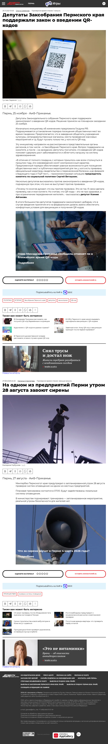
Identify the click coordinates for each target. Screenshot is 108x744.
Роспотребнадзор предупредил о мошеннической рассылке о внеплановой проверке (83, 615)
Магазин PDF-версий (29, 678)
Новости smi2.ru (11, 373)
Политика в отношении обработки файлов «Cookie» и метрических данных (47, 717)
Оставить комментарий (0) (86, 574)
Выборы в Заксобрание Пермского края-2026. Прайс (42, 684)
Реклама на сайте (64, 675)
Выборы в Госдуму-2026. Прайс (62, 681)
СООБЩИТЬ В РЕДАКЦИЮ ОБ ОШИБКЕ (35, 687)
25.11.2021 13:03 (8, 11)
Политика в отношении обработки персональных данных (41, 715)
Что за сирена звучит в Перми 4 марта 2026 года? (54, 551)
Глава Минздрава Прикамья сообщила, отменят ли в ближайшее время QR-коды (55, 255)
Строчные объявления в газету (34, 681)
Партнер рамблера (43, 734)
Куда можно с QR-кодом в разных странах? (31, 328)
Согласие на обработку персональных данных (37, 713)
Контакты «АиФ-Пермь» (87, 678)
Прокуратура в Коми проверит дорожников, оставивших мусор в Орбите (32, 631)
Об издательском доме (30, 675)
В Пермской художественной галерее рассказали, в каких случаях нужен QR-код (31, 337)
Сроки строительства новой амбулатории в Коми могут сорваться (32, 622)
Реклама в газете (81, 675)
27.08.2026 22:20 (9, 381)
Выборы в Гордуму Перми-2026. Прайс (82, 684)
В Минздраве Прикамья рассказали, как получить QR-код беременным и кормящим (32, 320)
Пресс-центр (48, 675)
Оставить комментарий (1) (85, 280)
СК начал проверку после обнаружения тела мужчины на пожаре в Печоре (32, 614)
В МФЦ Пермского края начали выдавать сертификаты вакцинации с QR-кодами (83, 320)
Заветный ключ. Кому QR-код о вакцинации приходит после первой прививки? (84, 329)
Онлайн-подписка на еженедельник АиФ (58, 678)
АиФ (19, 100)
